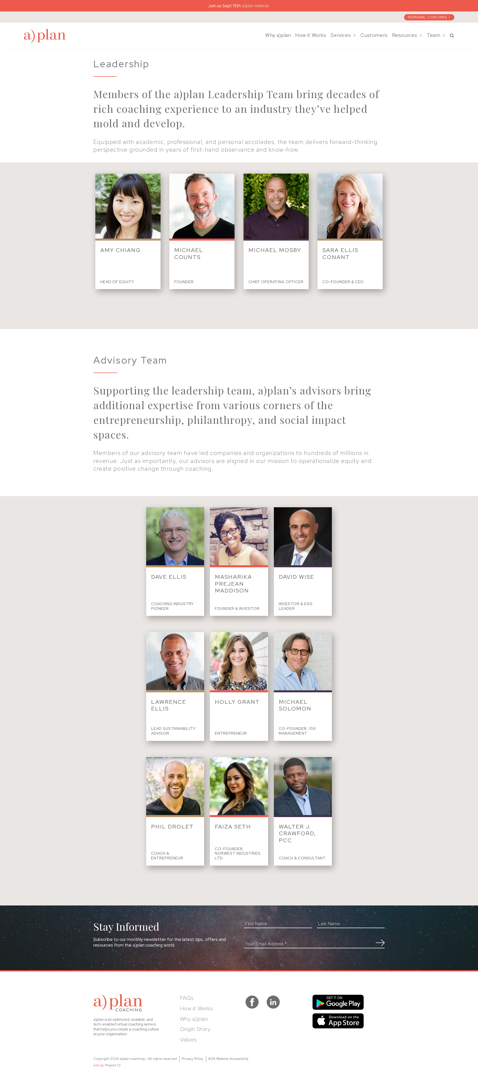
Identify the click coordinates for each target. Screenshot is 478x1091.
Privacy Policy (192, 1059)
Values (188, 1039)
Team (433, 35)
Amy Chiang (120, 250)
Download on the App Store (338, 1021)
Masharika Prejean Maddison (233, 583)
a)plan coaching (45, 36)
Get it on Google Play (338, 1002)
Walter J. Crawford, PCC (297, 833)
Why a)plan (278, 35)
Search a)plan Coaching (451, 35)
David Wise (296, 576)
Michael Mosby (274, 250)
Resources (404, 35)
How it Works (310, 35)
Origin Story (195, 1029)
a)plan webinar (256, 5)
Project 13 (112, 1065)
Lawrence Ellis (168, 705)
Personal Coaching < (429, 17)
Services (341, 35)
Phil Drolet (172, 826)
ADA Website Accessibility (228, 1059)
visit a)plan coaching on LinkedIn (273, 1002)
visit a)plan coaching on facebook (252, 1002)
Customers (374, 35)
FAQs (187, 998)
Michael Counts (188, 254)
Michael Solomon (295, 705)
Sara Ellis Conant (340, 254)
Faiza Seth (233, 826)
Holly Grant (237, 702)
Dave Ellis (168, 576)
